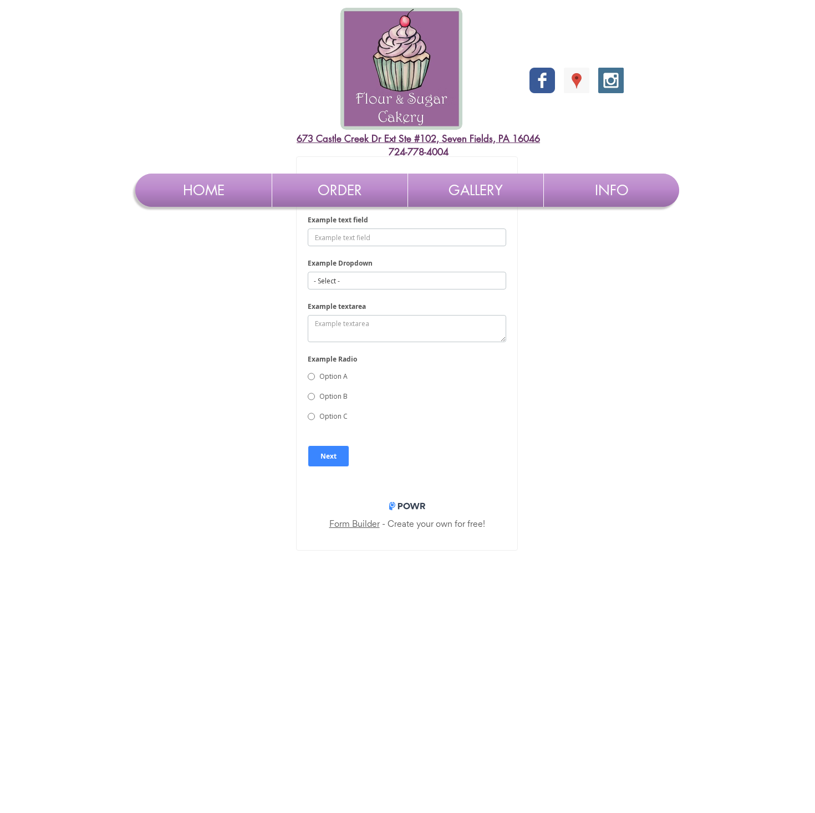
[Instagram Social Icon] (611, 80)
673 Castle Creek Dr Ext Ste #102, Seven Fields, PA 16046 (418, 139)
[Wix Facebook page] (542, 80)
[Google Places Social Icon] (576, 80)
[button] (339, 190)
